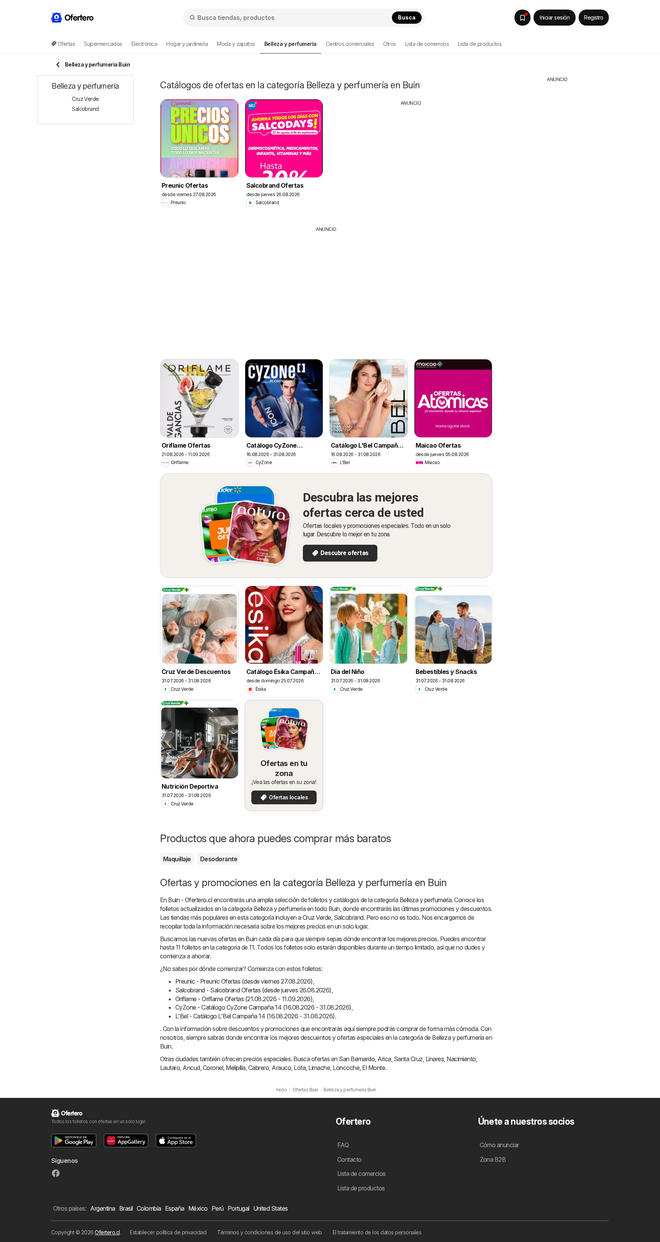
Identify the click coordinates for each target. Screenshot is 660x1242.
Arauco (281, 1068)
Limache (319, 1068)
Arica (384, 1059)
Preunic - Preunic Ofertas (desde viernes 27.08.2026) (244, 981)
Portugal (238, 1208)
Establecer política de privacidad (168, 1232)
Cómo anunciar (499, 1145)
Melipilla (235, 1068)
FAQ (343, 1145)
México (198, 1208)
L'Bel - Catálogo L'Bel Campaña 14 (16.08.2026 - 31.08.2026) (255, 1016)
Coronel (213, 1068)
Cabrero (258, 1068)
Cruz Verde (316, 917)
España (174, 1208)
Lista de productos (479, 44)
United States (270, 1208)
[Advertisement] (411, 160)
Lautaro (170, 1068)
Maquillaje (177, 859)
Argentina (102, 1208)
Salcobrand (349, 917)
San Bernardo (357, 1059)
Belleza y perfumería (426, 900)
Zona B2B (493, 1159)
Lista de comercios (427, 44)
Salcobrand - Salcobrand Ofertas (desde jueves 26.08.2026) (253, 990)
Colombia (149, 1208)
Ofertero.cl (107, 1232)
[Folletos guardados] (522, 18)
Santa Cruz (408, 1059)
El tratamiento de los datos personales (377, 1232)
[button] (73, 1140)
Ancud (191, 1068)
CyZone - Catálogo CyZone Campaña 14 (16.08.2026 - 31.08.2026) (263, 1007)
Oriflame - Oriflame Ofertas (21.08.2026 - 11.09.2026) (243, 999)
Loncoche (346, 1068)
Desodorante (218, 859)
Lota (300, 1068)
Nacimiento (461, 1059)
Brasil (126, 1208)
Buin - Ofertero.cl (190, 900)
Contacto (349, 1159)
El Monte (373, 1068)
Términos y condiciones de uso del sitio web (269, 1232)
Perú (218, 1208)
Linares (434, 1059)
